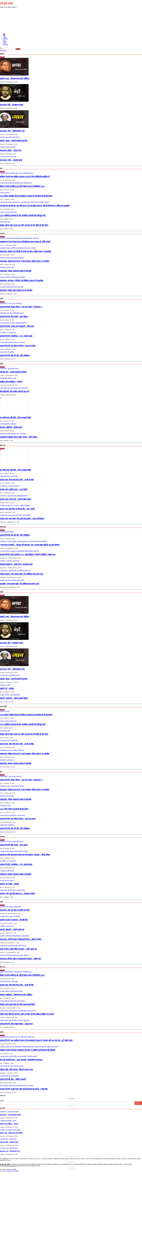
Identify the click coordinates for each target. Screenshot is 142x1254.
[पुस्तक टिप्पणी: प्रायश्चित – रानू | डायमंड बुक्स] (8, 332)
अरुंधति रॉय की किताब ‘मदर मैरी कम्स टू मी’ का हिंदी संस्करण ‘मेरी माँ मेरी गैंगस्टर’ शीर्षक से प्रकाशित (35, 206)
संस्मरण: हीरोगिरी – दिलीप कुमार (11, 427)
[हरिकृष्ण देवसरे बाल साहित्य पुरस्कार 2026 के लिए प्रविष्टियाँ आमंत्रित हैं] (16, 173)
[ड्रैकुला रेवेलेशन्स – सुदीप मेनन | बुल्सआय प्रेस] (10, 560)
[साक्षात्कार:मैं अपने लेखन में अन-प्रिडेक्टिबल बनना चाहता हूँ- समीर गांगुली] (19, 238)
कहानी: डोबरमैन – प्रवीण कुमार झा (12, 929)
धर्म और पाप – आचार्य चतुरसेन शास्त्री (13, 372)
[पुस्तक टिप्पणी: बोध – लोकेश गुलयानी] (9, 1075)
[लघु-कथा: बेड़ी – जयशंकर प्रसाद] (14, 101)
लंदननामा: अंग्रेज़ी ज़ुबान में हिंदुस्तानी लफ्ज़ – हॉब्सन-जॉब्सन (20, 939)
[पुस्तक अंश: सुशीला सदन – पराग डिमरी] (10, 486)
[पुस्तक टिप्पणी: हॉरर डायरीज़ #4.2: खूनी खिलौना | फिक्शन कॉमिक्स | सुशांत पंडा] (19, 551)
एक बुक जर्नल (6, 3)
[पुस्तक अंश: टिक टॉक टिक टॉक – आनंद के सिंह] (9, 476)
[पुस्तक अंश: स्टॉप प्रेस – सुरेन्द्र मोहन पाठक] (14, 495)
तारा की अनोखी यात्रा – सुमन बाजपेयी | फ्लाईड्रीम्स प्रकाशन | (21, 1060)
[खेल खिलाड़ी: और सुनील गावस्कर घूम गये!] (14, 388)
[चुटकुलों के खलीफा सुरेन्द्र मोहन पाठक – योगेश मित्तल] (13, 433)
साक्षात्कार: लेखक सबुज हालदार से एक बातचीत (16, 290)
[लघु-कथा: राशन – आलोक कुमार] (8, 156)
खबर (4, 35)
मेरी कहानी (5, 44)
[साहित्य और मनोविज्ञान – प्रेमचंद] (8, 378)
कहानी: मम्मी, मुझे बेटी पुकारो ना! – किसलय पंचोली (17, 894)
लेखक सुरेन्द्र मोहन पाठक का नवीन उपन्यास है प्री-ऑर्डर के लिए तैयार (24, 225)
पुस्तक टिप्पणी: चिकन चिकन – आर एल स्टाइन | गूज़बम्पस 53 (21, 307)
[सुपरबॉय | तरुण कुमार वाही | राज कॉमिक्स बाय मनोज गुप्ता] (12, 580)
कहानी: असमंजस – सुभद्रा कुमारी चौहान (14, 698)
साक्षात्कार (5, 38)
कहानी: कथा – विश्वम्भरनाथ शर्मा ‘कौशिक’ (15, 78)
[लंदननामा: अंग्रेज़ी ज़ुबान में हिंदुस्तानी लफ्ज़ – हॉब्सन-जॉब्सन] (14, 935)
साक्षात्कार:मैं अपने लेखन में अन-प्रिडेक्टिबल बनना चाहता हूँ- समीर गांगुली (25, 242)
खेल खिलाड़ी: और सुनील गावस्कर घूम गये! (14, 391)
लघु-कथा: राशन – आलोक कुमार (11, 160)
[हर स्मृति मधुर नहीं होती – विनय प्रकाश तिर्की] (14, 414)
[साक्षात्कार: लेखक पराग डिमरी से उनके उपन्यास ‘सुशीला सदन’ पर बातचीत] (18, 248)
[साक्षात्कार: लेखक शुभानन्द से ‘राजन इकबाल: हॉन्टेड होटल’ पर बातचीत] (12, 257)
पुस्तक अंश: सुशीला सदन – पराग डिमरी (13, 489)
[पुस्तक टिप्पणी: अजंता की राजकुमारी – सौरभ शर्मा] (13, 322)
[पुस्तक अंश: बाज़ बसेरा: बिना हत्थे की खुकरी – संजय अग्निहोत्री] (15, 515)
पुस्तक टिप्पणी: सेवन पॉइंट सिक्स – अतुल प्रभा (16, 1024)
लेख (4, 40)
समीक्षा (4, 37)
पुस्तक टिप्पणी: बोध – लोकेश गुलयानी (13, 1079)
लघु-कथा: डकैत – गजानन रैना (10, 150)
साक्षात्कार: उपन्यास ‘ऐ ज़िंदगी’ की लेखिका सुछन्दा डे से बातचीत (21, 281)
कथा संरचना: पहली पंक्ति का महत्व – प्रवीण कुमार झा (18, 949)
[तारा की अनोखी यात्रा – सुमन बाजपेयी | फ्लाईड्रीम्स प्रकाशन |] (18, 1056)
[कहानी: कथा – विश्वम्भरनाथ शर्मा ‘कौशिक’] (14, 75)
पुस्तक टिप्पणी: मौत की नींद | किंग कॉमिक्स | (15, 355)
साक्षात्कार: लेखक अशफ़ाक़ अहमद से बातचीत (15, 271)
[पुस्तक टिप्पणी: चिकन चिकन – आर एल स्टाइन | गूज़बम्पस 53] (11, 303)
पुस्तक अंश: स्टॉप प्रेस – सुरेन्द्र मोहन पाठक (15, 499)
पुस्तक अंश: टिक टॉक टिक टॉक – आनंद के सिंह (17, 480)
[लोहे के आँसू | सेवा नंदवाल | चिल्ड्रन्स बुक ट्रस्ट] (12, 1066)
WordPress (9, 1171)
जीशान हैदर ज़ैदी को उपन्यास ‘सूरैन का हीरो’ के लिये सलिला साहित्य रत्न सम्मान (27, 1014)
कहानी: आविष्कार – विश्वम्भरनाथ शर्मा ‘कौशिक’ (16, 995)
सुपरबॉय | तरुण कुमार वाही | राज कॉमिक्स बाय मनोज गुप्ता (19, 584)
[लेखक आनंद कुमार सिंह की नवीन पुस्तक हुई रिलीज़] (12, 1001)
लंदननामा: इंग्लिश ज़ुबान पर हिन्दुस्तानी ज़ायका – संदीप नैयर (20, 959)
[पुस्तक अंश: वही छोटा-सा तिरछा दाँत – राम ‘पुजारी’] (15, 505)
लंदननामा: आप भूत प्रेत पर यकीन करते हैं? (15, 910)
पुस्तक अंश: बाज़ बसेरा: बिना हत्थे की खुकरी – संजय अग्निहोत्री (22, 519)
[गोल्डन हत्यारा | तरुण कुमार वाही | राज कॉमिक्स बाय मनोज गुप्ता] (15, 570)
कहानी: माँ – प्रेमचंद (7, 688)
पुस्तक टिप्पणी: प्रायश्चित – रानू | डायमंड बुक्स (16, 336)
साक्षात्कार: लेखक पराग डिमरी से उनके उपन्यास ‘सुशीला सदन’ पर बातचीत (25, 251)
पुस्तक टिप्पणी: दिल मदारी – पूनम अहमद (14, 316)
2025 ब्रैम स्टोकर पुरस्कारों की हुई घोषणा (14, 809)
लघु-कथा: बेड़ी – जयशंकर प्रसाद (11, 105)
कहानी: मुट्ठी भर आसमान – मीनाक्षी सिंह (14, 920)
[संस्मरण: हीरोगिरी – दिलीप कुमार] (8, 424)
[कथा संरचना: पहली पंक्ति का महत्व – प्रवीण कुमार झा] (13, 945)
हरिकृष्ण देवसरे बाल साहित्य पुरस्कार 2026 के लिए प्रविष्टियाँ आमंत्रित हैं (24, 177)
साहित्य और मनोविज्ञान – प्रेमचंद (11, 382)
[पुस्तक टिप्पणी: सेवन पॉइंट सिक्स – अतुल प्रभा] (14, 1020)
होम (4, 34)
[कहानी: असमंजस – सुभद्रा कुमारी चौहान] (10, 694)
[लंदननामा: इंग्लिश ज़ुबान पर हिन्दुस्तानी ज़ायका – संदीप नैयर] (14, 955)
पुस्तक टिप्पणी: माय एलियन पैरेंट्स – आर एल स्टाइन (18, 346)
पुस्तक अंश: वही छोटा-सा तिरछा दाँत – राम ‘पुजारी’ (17, 509)
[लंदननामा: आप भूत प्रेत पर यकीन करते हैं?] (10, 906)
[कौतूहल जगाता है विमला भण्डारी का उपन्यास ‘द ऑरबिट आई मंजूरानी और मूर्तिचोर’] (29, 1046)
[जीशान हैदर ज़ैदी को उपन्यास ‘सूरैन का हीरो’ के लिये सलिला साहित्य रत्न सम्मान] (18, 1010)
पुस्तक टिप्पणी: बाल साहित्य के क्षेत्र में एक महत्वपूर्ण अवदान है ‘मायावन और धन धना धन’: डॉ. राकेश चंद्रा (36, 1040)
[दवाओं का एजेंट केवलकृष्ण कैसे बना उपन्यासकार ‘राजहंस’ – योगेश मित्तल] (14, 851)
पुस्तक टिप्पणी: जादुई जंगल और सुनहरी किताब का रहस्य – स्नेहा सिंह (23, 1089)
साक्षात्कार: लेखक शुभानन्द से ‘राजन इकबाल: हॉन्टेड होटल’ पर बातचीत (24, 261)
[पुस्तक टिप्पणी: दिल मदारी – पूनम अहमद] (12, 313)
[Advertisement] (71, 20)
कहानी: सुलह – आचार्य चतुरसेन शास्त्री (13, 141)
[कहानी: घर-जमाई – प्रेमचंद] (7, 880)
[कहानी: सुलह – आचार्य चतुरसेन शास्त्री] (9, 137)
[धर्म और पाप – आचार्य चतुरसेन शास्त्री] (9, 368)
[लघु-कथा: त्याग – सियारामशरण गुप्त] (14, 127)
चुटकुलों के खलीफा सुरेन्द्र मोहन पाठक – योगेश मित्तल (18, 437)
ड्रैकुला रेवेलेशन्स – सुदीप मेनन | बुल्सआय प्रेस (16, 564)
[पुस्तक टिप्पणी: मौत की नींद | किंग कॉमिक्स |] (7, 352)
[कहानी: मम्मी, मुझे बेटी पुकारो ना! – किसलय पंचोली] (12, 890)
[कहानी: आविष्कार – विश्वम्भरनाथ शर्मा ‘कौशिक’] (11, 991)
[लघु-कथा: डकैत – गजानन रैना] (7, 147)
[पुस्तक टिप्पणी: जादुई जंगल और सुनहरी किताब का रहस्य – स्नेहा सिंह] (16, 1085)
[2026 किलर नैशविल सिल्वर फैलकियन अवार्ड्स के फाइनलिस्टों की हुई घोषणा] (5, 192)
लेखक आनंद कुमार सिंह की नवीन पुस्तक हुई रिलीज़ (17, 1004)
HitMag (17, 1171)
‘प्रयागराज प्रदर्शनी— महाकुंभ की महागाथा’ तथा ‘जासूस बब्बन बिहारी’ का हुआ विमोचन (30, 545)
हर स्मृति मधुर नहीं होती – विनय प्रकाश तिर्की (15, 417)
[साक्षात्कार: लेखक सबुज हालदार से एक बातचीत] (11, 287)
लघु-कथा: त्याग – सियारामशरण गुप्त (12, 131)
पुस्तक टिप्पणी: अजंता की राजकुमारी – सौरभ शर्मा (17, 326)
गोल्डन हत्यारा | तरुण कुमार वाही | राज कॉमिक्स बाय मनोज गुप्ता (21, 574)
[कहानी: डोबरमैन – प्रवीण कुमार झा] (7, 926)
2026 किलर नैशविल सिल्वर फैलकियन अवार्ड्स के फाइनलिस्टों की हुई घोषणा (26, 196)
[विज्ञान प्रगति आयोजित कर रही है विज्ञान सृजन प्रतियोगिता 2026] (16, 183)
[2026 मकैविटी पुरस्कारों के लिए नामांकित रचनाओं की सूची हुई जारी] (8, 212)
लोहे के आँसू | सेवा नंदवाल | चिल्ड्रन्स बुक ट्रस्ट (16, 1069)
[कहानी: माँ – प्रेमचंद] (5, 685)
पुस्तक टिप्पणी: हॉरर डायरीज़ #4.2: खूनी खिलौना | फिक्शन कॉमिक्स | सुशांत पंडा (27, 554)
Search (2, 1100)
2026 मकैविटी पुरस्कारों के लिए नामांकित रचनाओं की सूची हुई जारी (22, 215)
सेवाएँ (4, 43)
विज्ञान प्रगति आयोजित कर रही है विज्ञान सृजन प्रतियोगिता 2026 (22, 186)
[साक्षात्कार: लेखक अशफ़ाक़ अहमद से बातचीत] (7, 267)
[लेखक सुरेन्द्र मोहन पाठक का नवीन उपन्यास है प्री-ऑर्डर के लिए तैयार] (5, 221)
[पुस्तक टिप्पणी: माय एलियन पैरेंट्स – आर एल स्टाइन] (12, 342)
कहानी (4, 41)
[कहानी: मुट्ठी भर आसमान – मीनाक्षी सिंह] (10, 916)
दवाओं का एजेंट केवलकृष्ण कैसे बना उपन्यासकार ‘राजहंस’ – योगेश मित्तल (25, 855)
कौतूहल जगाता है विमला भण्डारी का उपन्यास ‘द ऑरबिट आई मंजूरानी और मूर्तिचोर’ (28, 1050)
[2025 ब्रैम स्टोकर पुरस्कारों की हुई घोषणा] (5, 805)
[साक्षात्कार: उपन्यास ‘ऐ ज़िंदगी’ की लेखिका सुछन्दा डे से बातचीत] (12, 277)
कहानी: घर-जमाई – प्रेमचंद (9, 884)
